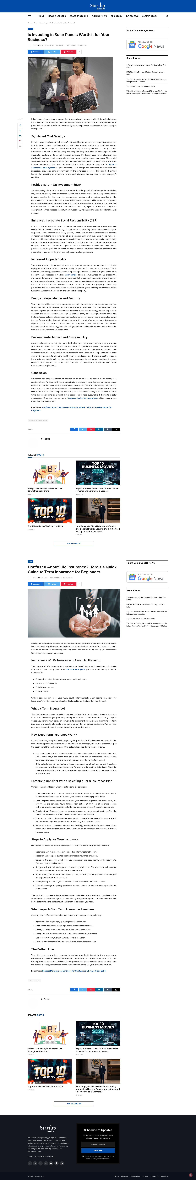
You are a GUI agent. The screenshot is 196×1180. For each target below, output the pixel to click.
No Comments (71, 45)
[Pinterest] (20, 140)
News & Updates (57, 16)
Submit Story (149, 16)
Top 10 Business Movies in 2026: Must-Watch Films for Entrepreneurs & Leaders (97, 489)
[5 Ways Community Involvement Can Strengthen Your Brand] (50, 473)
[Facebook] (20, 125)
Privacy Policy (97, 1159)
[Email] (20, 145)
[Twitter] (20, 130)
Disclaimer (164, 1176)
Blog (35, 23)
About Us (124, 1176)
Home (42, 16)
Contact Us (154, 1176)
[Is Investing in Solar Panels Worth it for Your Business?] (70, 113)
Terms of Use (135, 1176)
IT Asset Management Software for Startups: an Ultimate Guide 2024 (74, 971)
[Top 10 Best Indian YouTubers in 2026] (50, 510)
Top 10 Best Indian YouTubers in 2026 (45, 526)
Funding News (99, 16)
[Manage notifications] (190, 1175)
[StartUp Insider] (98, 6)
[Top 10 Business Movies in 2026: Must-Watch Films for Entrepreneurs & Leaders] (98, 473)
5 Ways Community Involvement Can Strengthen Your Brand (45, 489)
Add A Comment (74, 543)
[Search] (167, 16)
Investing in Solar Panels (38, 420)
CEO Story (116, 16)
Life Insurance (34, 981)
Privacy (145, 1176)
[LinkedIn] (20, 135)
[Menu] (29, 16)
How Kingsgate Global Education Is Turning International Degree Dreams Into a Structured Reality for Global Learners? (98, 529)
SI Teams (37, 45)
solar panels (70, 275)
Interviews (132, 16)
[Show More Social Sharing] (79, 52)
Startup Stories (79, 16)
